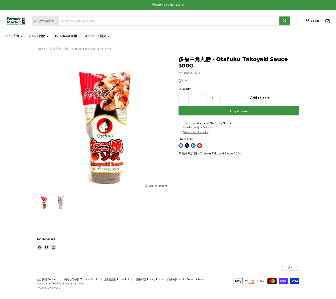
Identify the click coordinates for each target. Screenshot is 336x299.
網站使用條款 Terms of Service (81, 279)
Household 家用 (65, 36)
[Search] (284, 20)
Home (41, 49)
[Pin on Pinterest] (199, 145)
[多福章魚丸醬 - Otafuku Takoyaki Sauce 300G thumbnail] (44, 202)
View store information (195, 132)
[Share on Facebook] (180, 145)
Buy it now (239, 111)
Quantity (184, 89)
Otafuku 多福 (191, 73)
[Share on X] (187, 145)
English (288, 267)
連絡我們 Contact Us (48, 279)
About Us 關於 (96, 36)
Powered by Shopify (48, 287)
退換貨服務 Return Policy (118, 279)
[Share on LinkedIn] (193, 145)
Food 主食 (12, 36)
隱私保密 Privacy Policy (149, 279)
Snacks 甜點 (37, 36)
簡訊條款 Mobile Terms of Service (186, 279)
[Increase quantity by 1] (212, 98)
